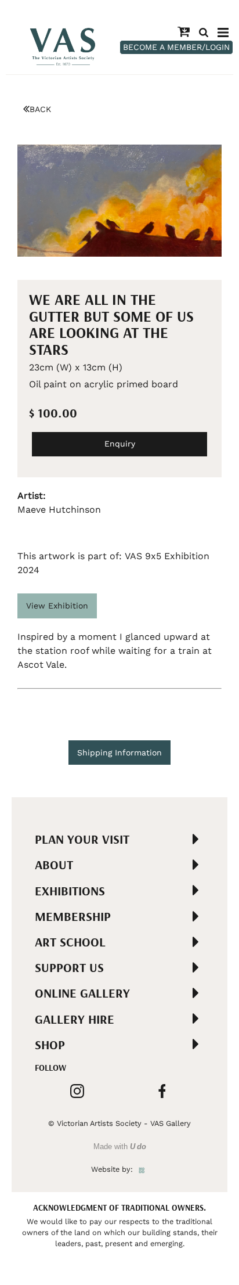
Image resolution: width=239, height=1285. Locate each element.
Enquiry (119, 443)
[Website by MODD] (142, 1169)
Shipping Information (119, 752)
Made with (119, 1146)
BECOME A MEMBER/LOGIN (176, 47)
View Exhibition (57, 605)
